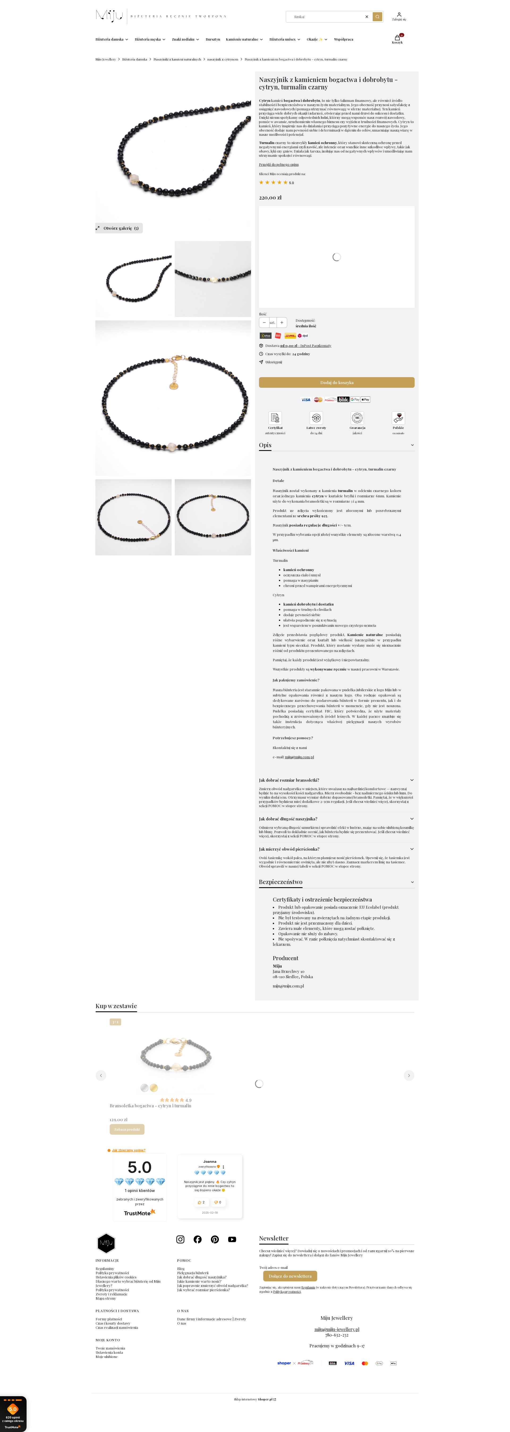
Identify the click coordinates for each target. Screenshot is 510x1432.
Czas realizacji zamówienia (117, 1327)
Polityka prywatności (112, 1272)
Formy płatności (109, 1319)
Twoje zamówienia (110, 1348)
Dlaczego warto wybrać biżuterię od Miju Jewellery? (128, 1283)
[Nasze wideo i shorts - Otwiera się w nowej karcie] (232, 1239)
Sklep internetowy (253, 1399)
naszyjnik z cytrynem (222, 59)
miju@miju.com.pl (299, 757)
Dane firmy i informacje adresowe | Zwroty (211, 1319)
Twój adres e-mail (273, 1267)
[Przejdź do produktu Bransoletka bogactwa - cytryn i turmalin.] (176, 1056)
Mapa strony (106, 1298)
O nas (181, 1323)
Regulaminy (105, 1268)
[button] (377, 16)
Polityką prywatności (287, 1292)
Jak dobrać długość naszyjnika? (202, 1277)
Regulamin (308, 1287)
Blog (181, 1268)
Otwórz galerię (121, 228)
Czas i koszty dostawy (113, 1323)
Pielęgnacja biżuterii (193, 1272)
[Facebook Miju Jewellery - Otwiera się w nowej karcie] (197, 1239)
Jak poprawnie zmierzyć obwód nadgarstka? (212, 1285)
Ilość (262, 314)
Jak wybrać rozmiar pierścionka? (203, 1289)
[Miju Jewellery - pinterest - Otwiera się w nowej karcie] (215, 1239)
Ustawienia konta (109, 1352)
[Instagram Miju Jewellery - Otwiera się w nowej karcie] (180, 1239)
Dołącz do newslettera (290, 1276)
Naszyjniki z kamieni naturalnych (177, 59)
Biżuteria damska (134, 59)
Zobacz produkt (127, 1129)
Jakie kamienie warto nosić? (199, 1281)
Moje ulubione (107, 1356)
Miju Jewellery (105, 59)
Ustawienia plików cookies (116, 1277)
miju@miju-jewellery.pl (336, 1329)
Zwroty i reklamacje (112, 1294)
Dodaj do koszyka (337, 382)
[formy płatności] (337, 1363)
